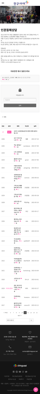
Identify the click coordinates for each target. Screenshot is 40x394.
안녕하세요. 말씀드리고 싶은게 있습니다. (18, 251)
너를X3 (27, 231)
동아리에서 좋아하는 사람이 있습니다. (18, 210)
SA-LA (27, 279)
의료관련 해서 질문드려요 (20, 71)
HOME (15, 18)
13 (31, 312)
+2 (16, 203)
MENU (3, 3)
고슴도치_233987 (9, 77)
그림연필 (26, 187)
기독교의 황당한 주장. (18, 195)
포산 (27, 211)
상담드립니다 (17, 201)
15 (36, 312)
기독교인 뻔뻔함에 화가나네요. (18, 187)
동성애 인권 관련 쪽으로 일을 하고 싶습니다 (17, 231)
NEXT (19, 315)
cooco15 (27, 305)
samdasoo (26, 146)
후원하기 (21, 379)
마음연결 (29, 379)
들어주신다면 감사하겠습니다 (17, 305)
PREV (6, 312)
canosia (26, 178)
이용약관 (6, 376)
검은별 (27, 153)
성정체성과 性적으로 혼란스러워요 (18, 177)
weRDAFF (27, 241)
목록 (4, 117)
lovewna (27, 297)
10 (22, 312)
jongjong (27, 168)
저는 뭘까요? (17, 145)
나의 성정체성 (18, 152)
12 (28, 312)
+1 (4, 79)
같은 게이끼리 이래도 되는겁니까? (18, 287)
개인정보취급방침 (17, 376)
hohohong (26, 271)
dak (27, 221)
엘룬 (27, 139)
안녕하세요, (17, 296)
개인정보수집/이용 (30, 376)
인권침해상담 (23, 18)
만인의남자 (27, 261)
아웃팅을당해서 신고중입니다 (18, 261)
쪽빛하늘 (26, 202)
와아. (26, 288)
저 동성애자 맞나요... (17, 240)
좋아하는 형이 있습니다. (18, 220)
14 (34, 312)
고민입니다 (17, 278)
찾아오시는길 (12, 379)
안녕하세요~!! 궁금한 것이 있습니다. (18, 270)
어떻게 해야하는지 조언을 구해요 (18, 168)
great (27, 160)
